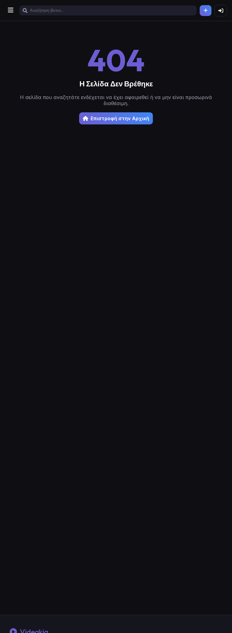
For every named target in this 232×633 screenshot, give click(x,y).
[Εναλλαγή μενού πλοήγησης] (10, 10)
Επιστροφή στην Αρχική (120, 118)
